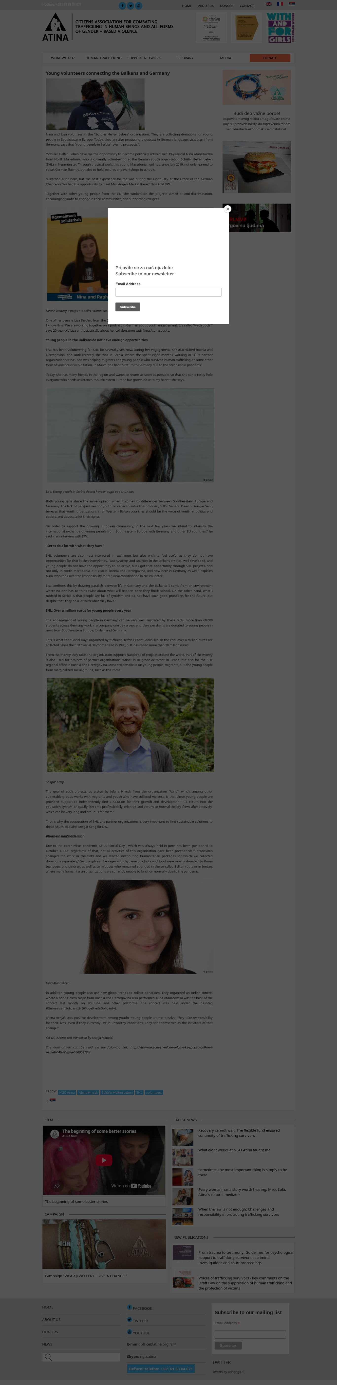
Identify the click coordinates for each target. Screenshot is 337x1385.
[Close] (227, 209)
